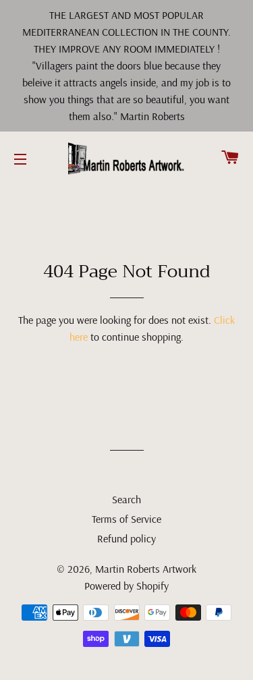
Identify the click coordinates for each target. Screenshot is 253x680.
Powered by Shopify (126, 585)
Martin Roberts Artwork (145, 568)
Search (126, 499)
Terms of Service (126, 519)
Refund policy (126, 538)
